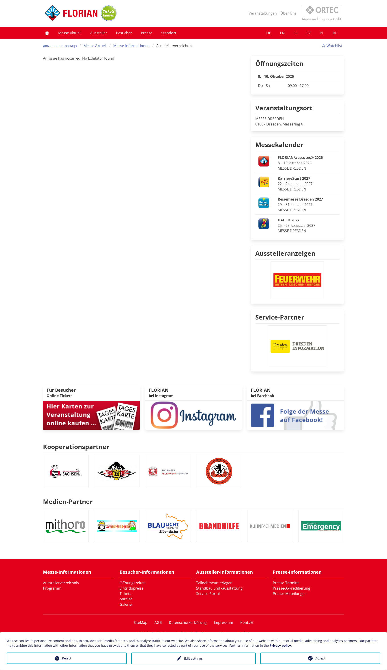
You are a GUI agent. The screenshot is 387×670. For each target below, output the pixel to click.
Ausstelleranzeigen (285, 253)
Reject (66, 658)
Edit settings (193, 658)
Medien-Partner (68, 501)
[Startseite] (47, 33)
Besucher (124, 32)
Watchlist (334, 45)
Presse (146, 32)
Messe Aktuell (69, 32)
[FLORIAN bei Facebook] (295, 414)
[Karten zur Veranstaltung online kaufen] (91, 414)
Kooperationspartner (76, 446)
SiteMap (140, 622)
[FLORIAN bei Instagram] (193, 414)
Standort (168, 32)
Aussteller (98, 32)
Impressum (223, 622)
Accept (320, 658)
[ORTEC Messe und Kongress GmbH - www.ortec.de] (322, 13)
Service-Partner (279, 317)
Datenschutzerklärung (188, 622)
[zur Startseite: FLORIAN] (71, 13)
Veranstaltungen (263, 13)
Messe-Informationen (131, 45)
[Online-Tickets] (109, 13)
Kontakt (247, 622)
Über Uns (288, 13)
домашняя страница (60, 45)
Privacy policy (280, 645)
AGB (158, 622)
